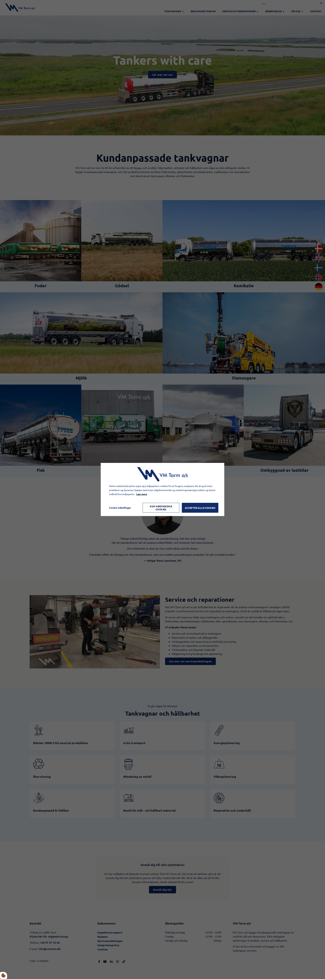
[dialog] (162, 489)
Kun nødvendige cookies (161, 508)
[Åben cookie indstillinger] (3, 975)
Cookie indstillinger (120, 507)
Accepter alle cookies (200, 507)
